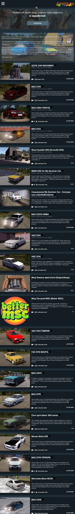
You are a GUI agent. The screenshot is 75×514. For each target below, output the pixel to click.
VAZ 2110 (36, 235)
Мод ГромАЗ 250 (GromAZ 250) (47, 150)
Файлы (34, 68)
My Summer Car (42, 68)
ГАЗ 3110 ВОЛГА (40, 352)
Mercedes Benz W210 (42, 478)
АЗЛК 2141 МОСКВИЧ (42, 65)
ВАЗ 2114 (36, 86)
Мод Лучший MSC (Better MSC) (47, 298)
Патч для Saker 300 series (45, 415)
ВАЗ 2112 (36, 129)
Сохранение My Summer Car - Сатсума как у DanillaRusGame (51, 193)
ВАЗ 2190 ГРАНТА (40, 108)
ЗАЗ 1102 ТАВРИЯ (40, 331)
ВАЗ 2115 (36, 394)
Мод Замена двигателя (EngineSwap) (50, 277)
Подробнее (37, 23)
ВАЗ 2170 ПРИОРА (41, 457)
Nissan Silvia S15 (39, 436)
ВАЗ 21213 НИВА (40, 214)
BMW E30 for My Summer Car (46, 171)
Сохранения (52, 197)
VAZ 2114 (36, 256)
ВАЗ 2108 (36, 499)
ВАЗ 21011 (36, 373)
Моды (50, 68)
